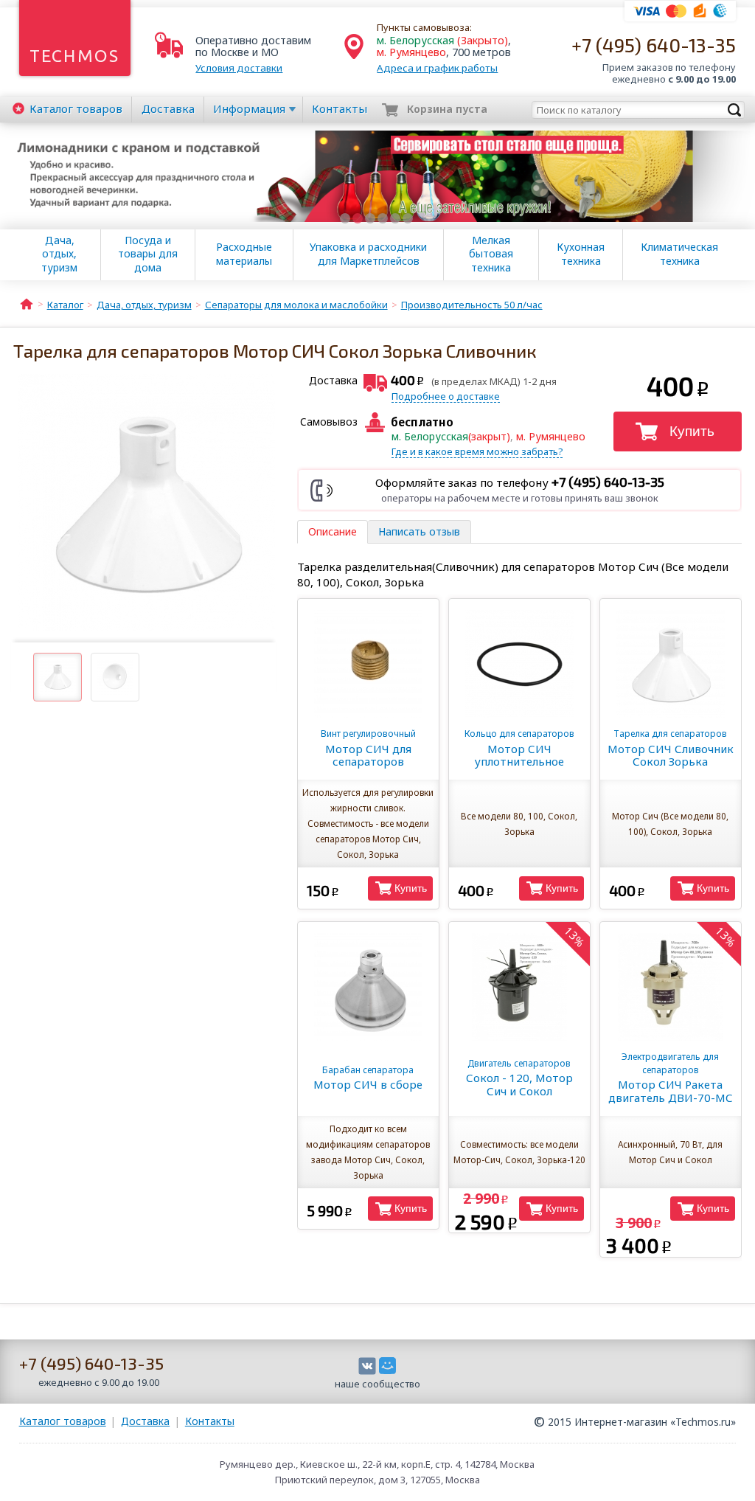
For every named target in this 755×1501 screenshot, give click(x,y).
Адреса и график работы (437, 68)
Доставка (168, 108)
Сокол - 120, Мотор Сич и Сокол (519, 1077)
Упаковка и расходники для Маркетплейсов (368, 254)
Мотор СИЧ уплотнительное (519, 748)
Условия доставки (238, 68)
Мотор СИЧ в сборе (367, 1078)
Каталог (75, 108)
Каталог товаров (62, 1421)
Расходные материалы (244, 254)
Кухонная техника (581, 254)
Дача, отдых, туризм (59, 253)
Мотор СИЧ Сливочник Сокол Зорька (671, 748)
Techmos (74, 55)
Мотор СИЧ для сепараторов (368, 748)
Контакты (339, 108)
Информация (249, 108)
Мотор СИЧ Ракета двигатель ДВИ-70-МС (670, 1077)
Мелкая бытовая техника (491, 253)
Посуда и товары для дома (148, 253)
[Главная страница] (26, 303)
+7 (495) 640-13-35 (653, 44)
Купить (691, 431)
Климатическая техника (679, 254)
